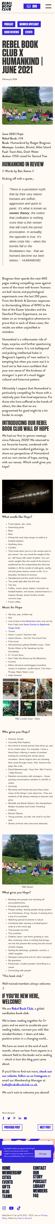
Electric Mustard (25, 1218)
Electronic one (33, 621)
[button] (49, 6)
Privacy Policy (29, 1156)
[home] (7, 6)
